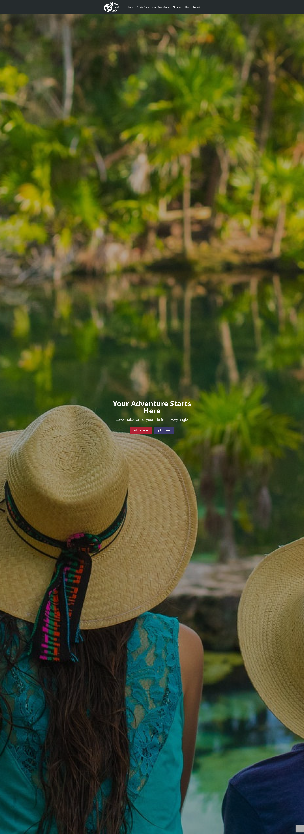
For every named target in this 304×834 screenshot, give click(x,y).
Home (130, 7)
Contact (196, 7)
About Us (177, 7)
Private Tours (143, 7)
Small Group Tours (160, 7)
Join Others (164, 430)
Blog (187, 7)
